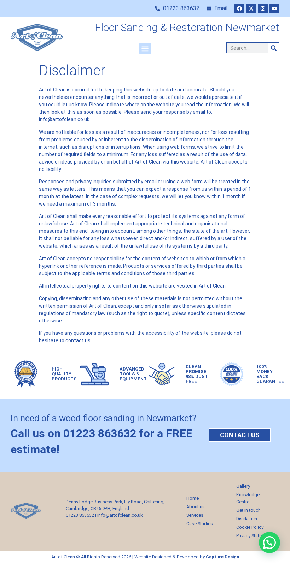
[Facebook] (239, 8)
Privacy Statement (254, 535)
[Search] (273, 48)
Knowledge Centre (248, 498)
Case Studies (199, 523)
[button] (145, 48)
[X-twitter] (251, 8)
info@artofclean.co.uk (120, 515)
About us (195, 506)
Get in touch (248, 510)
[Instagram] (263, 8)
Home (192, 498)
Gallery (243, 486)
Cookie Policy (249, 527)
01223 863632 (80, 515)
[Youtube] (274, 8)
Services (194, 515)
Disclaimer (246, 518)
